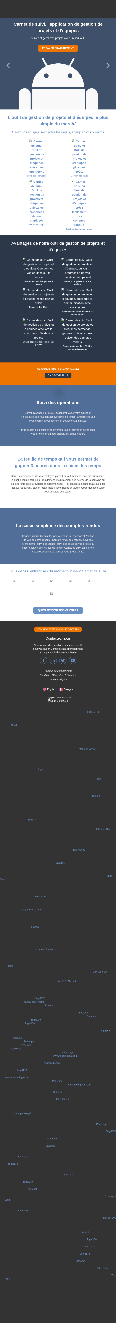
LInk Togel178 (100, 943)
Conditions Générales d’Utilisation (58, 646)
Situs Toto (102, 1239)
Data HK (60, 834)
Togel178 (40, 969)
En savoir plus (59, 42)
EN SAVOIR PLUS (58, 347)
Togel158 (30, 995)
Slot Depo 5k (92, 683)
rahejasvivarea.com (31, 881)
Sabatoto (49, 977)
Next (108, 50)
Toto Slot (96, 767)
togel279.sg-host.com (79, 1056)
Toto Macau (79, 821)
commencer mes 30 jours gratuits (58, 601)
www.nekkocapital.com (65, 1027)
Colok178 (23, 1128)
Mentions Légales (58, 651)
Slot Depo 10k (102, 800)
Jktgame (80, 1232)
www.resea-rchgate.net (17, 1049)
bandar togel (67, 1023)
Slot (99, 750)
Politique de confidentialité (58, 642)
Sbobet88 (23, 1182)
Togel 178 (57, 1063)
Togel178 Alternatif (67, 952)
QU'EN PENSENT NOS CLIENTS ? (58, 581)
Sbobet (35, 898)
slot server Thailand (44, 920)
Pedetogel (29, 1013)
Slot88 (14, 696)
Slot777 (32, 791)
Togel (11, 937)
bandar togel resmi (34, 973)
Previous (8, 50)
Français (68, 661)
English (51, 661)
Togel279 (36, 991)
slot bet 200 (109, 1189)
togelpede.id (62, 1070)
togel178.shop (52, 1034)
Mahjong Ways (87, 720)
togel (40, 740)
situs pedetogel (22, 1085)
